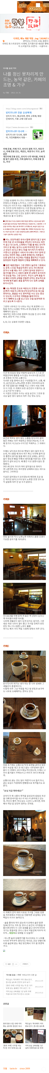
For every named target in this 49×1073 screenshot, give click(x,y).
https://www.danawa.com (17, 127)
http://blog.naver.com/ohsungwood (22, 109)
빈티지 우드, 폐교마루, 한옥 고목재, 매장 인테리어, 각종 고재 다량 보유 (23, 117)
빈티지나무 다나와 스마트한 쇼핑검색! (16, 131)
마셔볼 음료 (10, 975)
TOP (44, 1069)
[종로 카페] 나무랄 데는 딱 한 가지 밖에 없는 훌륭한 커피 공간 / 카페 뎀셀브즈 (19, 988)
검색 (38, 5)
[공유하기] (13, 964)
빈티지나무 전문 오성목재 (19, 112)
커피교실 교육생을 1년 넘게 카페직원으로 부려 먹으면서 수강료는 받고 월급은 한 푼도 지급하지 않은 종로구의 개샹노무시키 (19, 995)
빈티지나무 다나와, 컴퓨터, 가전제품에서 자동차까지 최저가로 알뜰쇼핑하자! (16, 136)
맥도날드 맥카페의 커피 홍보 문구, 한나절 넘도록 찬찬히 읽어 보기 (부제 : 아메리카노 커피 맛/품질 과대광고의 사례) (19, 983)
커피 (19, 975)
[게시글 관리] (16, 964)
